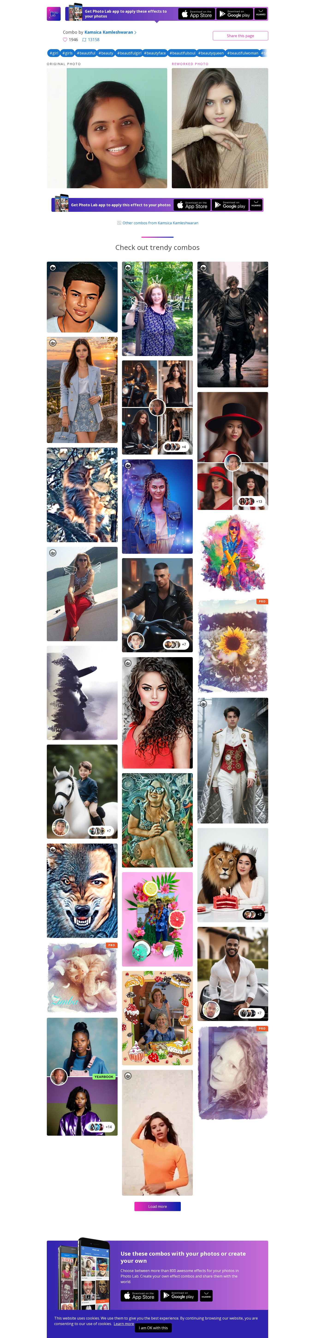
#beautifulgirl (129, 53)
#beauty (105, 53)
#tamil (266, 53)
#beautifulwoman (242, 53)
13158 (93, 39)
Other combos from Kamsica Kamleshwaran (160, 222)
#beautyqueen (211, 53)
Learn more (124, 1323)
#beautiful (86, 53)
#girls (67, 53)
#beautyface (155, 53)
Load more (157, 1206)
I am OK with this (153, 1327)
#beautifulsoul (182, 53)
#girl (54, 53)
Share (240, 35)
